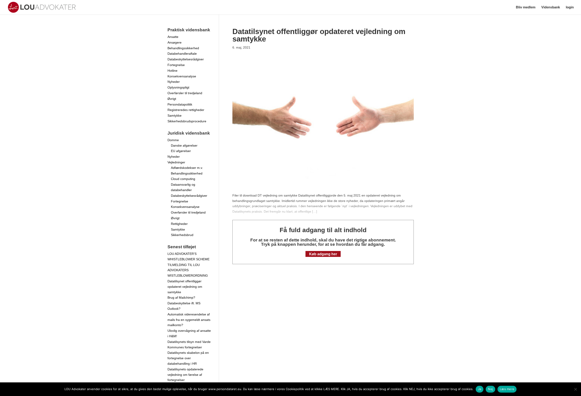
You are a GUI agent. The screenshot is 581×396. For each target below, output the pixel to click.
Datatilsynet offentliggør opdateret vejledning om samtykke (184, 286)
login (570, 7)
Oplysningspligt (178, 87)
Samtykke (174, 115)
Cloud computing (183, 179)
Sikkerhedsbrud (182, 235)
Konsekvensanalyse (181, 76)
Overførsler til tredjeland (184, 93)
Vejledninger (176, 162)
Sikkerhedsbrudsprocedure (186, 121)
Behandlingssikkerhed (183, 48)
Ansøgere (174, 42)
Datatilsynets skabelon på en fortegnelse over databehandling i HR (188, 358)
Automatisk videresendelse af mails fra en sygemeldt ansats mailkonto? (188, 319)
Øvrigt (171, 99)
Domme (173, 140)
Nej (490, 389)
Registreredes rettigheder (185, 110)
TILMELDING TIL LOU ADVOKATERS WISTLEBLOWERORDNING (187, 270)
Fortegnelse (176, 65)
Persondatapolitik (179, 104)
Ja (479, 389)
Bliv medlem (525, 7)
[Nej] (575, 389)
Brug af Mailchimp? (181, 297)
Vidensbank (550, 7)
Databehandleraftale (182, 53)
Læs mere (507, 389)
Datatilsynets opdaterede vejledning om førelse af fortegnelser (185, 374)
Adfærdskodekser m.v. (187, 168)
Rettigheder (179, 224)
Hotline (172, 70)
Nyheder (173, 82)
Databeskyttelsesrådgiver (185, 59)
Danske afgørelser (184, 145)
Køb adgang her (323, 254)
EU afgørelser (181, 151)
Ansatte (172, 37)
